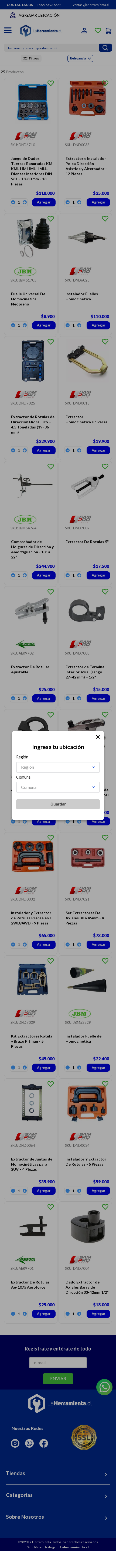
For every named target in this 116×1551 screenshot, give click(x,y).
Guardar (58, 804)
